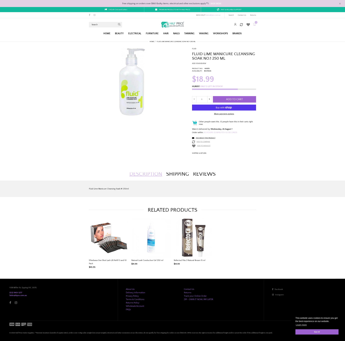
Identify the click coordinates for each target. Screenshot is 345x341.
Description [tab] (145, 174)
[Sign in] (235, 25)
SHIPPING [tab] (177, 174)
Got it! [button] (317, 332)
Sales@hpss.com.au (213, 15)
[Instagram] (95, 15)
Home (152, 41)
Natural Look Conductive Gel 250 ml (147, 260)
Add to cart (234, 99)
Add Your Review (199, 63)
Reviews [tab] (204, 174)
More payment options (224, 114)
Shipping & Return (199, 153)
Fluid (194, 49)
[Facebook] (89, 15)
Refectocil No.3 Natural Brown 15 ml (189, 260)
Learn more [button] (301, 325)
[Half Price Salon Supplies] (172, 24)
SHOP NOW (216, 3)
